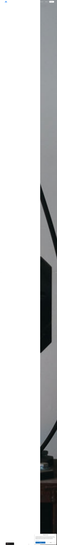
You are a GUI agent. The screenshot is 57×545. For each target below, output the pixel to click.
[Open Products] (28, 1)
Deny (51, 542)
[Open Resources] (43, 1)
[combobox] (51, 2)
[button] (55, 534)
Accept (40, 542)
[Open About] (23, 1)
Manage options (37, 540)
